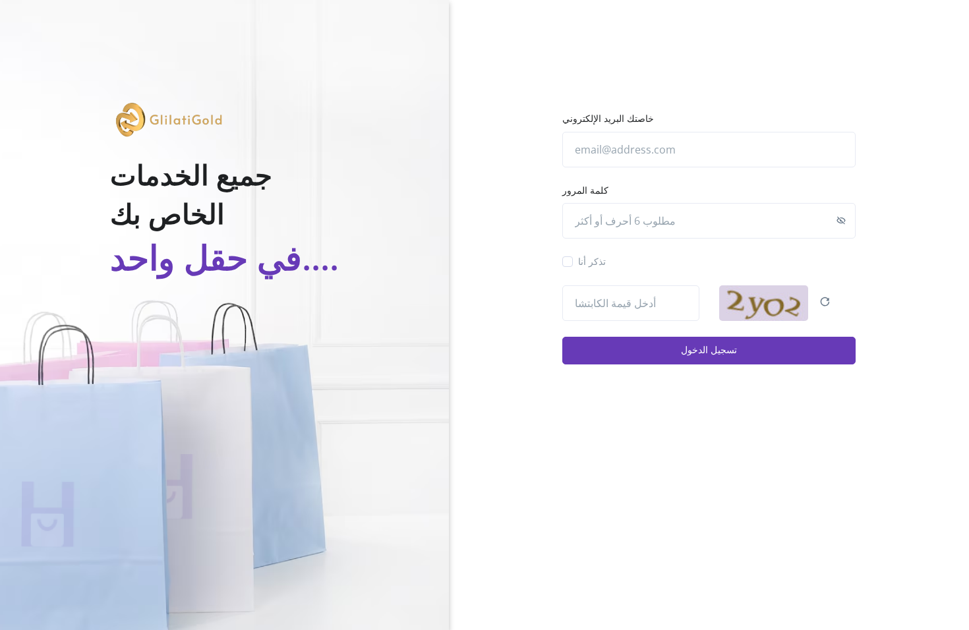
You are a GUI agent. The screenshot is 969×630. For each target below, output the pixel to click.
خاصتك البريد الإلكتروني (608, 118)
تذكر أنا (592, 261)
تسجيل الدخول (709, 349)
